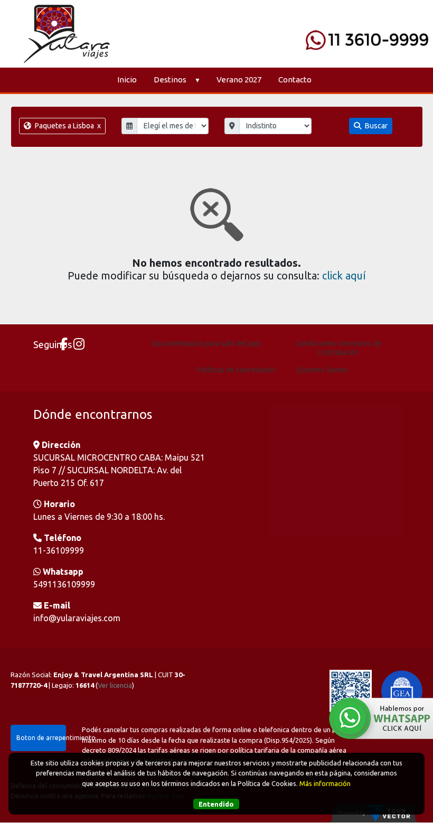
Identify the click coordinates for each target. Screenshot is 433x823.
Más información (325, 783)
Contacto (295, 79)
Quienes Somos (322, 370)
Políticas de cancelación (236, 370)
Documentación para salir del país (206, 343)
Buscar (375, 125)
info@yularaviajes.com (76, 618)
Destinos (170, 79)
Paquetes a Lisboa (67, 125)
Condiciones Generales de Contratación (338, 348)
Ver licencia (115, 685)
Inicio (127, 79)
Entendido (216, 804)
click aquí (344, 275)
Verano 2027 (238, 79)
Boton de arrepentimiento (41, 737)
